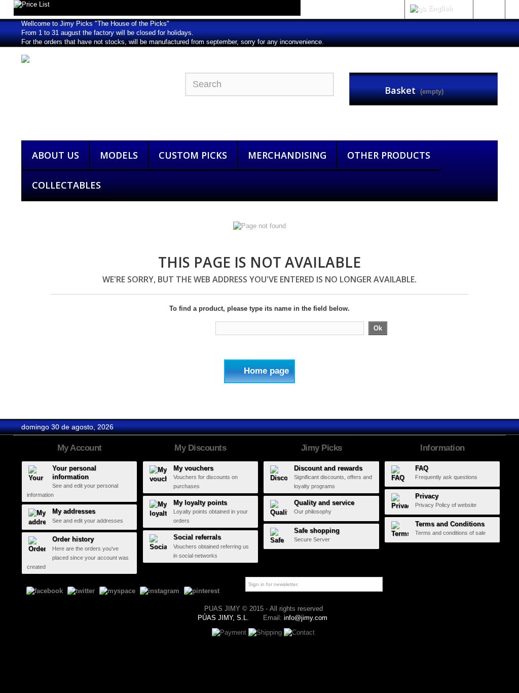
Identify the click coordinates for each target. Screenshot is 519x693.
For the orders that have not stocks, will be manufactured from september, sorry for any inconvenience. (172, 42)
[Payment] (230, 632)
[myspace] (117, 591)
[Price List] (157, 8)
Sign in (488, 8)
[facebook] (44, 591)
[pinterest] (201, 591)
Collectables (66, 185)
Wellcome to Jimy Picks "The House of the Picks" (95, 23)
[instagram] (159, 591)
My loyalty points (200, 502)
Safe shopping (317, 530)
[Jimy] (95, 91)
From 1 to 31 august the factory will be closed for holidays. (107, 33)
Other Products (388, 155)
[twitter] (81, 591)
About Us (55, 155)
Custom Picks (193, 155)
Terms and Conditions (450, 524)
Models (119, 155)
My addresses (73, 511)
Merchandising (287, 155)
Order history (73, 539)
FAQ (421, 468)
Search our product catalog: (172, 328)
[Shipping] (266, 632)
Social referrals (197, 537)
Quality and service (324, 502)
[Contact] (299, 632)
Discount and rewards (328, 468)
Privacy (426, 496)
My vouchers (193, 468)
